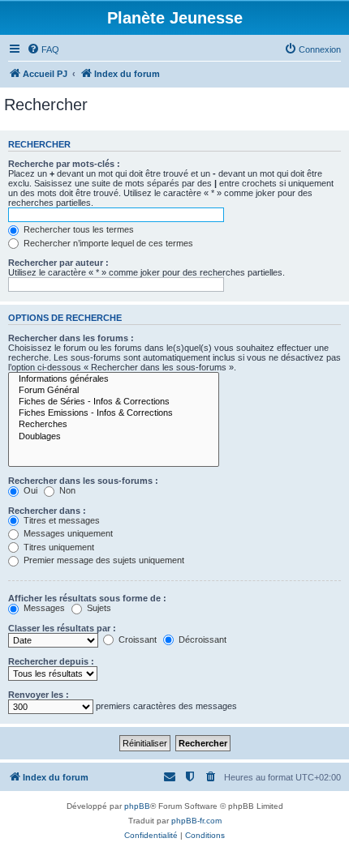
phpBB (137, 806)
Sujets (97, 608)
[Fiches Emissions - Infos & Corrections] (114, 413)
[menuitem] (43, 49)
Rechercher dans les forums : (71, 338)
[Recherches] (114, 424)
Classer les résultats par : (62, 628)
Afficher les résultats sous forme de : (87, 598)
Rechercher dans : (47, 510)
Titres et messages (60, 520)
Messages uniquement (67, 533)
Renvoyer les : (38, 694)
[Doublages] (114, 437)
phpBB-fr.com (196, 820)
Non (66, 490)
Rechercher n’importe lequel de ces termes (107, 243)
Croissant (136, 639)
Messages (43, 608)
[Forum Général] (114, 390)
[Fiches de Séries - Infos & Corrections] (114, 402)
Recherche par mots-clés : (64, 164)
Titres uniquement (57, 547)
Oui (29, 490)
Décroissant (201, 639)
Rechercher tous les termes (77, 229)
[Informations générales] (114, 379)
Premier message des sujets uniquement (102, 560)
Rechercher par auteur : (58, 262)
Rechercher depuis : (51, 661)
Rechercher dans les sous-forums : (83, 480)
